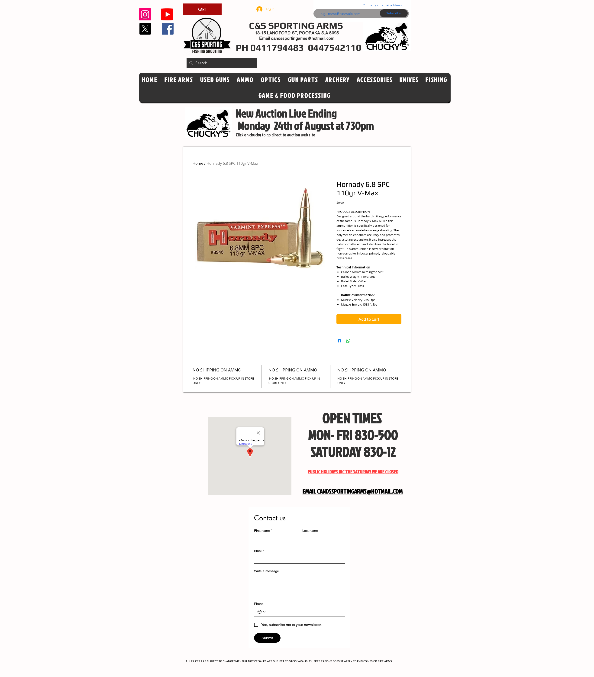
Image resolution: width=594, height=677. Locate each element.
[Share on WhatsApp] (348, 341)
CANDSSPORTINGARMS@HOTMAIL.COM (360, 491)
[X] (145, 29)
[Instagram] (145, 14)
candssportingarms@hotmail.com (302, 38)
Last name (310, 530)
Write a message (266, 571)
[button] (271, 80)
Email (259, 551)
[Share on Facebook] (339, 341)
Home (198, 163)
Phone (259, 604)
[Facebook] (168, 29)
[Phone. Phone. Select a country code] (261, 612)
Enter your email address (384, 5)
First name (263, 530)
